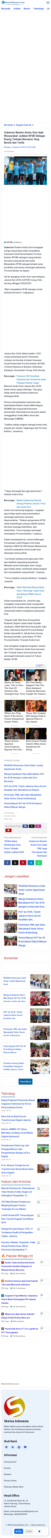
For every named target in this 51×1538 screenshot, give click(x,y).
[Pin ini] (23, 862)
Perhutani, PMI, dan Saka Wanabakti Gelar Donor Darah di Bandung (31, 928)
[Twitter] (32, 826)
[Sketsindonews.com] (13, 2)
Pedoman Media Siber (13, 1487)
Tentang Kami (10, 1462)
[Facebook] (25, 826)
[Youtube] (8, 830)
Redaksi (7, 1474)
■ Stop (29, 1531)
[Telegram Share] (31, 862)
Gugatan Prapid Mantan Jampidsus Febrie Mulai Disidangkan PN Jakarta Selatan (19, 1299)
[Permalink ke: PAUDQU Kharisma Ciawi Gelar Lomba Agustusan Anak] (10, 889)
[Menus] (48, 3)
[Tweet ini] (15, 862)
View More (25, 1081)
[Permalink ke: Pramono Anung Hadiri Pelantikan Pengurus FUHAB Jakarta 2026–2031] (39, 1066)
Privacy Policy (10, 1481)
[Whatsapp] (38, 862)
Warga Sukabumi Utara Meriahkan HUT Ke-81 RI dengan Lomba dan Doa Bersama (24, 778)
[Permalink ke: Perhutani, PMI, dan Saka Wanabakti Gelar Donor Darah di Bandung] (10, 928)
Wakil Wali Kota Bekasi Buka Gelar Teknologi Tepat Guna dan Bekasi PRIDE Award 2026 (30, 592)
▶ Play (18, 1531)
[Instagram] (38, 826)
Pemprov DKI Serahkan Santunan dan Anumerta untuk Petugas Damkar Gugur (31, 379)
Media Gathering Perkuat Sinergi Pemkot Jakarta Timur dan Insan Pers (31, 503)
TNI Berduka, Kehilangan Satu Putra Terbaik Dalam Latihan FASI (14, 844)
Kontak (7, 1468)
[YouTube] (25, 1447)
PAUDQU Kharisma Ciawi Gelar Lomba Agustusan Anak (31, 890)
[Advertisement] (25, 39)
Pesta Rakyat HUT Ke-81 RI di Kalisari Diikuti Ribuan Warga (32, 941)
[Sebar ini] (7, 862)
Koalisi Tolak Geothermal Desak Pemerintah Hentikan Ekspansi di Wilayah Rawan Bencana (17, 1266)
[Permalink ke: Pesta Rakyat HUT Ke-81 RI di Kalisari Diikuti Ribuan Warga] (10, 941)
